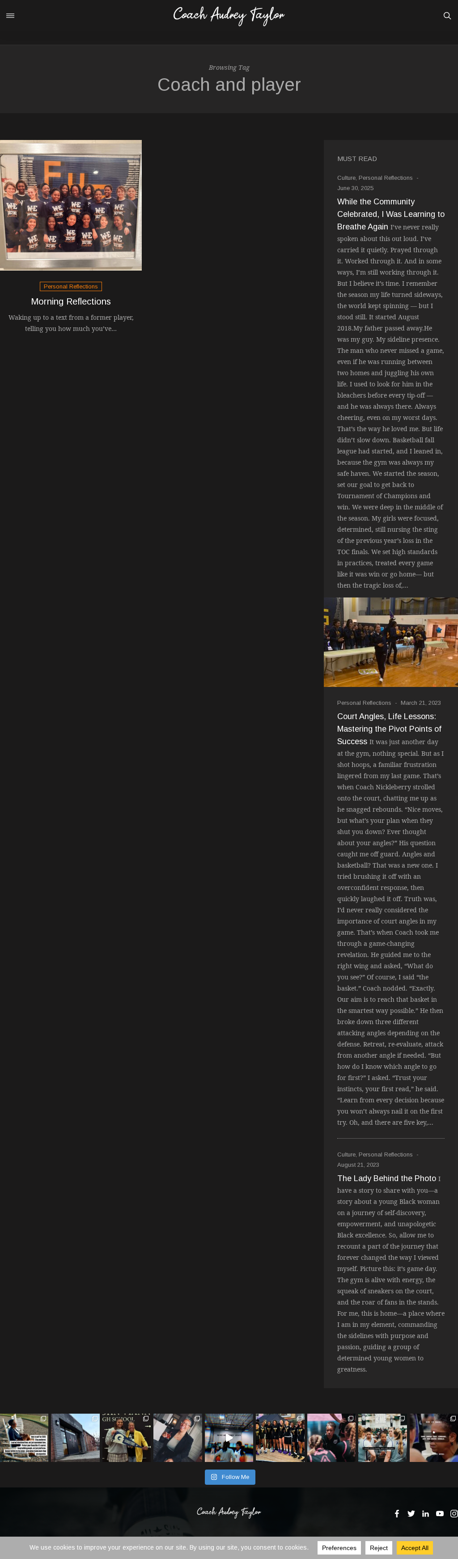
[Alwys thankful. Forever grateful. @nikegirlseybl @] (331, 1438)
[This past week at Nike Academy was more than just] (280, 1438)
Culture (346, 177)
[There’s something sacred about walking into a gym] (434, 1438)
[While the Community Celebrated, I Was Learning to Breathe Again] (391, 642)
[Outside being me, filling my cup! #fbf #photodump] (177, 1438)
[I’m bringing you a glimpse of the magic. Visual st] (229, 1438)
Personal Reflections (71, 286)
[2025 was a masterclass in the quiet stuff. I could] (24, 1438)
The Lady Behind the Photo (386, 1178)
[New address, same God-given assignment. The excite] (75, 1438)
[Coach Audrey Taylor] (228, 15)
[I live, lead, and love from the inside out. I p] (382, 1438)
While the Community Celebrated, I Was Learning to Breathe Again (391, 214)
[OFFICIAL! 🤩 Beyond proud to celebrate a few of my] (126, 1438)
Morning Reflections (71, 301)
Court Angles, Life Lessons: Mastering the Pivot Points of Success (389, 729)
